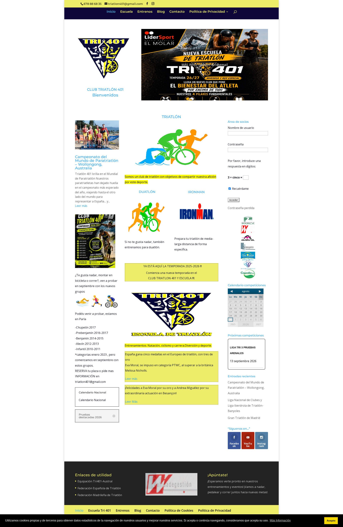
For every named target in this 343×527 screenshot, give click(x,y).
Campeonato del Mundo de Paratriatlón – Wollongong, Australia (96, 162)
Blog (161, 12)
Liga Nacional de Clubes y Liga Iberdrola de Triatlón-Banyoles (245, 405)
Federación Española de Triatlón (99, 488)
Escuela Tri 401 (99, 510)
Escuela (126, 12)
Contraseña (235, 144)
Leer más (81, 206)
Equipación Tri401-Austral (95, 481)
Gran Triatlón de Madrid (244, 418)
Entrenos (144, 12)
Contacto (177, 12)
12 (219, 92)
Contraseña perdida (241, 208)
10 (213, 92)
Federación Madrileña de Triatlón (100, 495)
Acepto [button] (331, 520)
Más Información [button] (280, 520)
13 (222, 92)
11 (216, 92)
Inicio (111, 12)
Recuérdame (240, 189)
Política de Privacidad (207, 12)
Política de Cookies (179, 510)
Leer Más (131, 402)
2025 (232, 324)
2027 (258, 324)
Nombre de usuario (241, 128)
